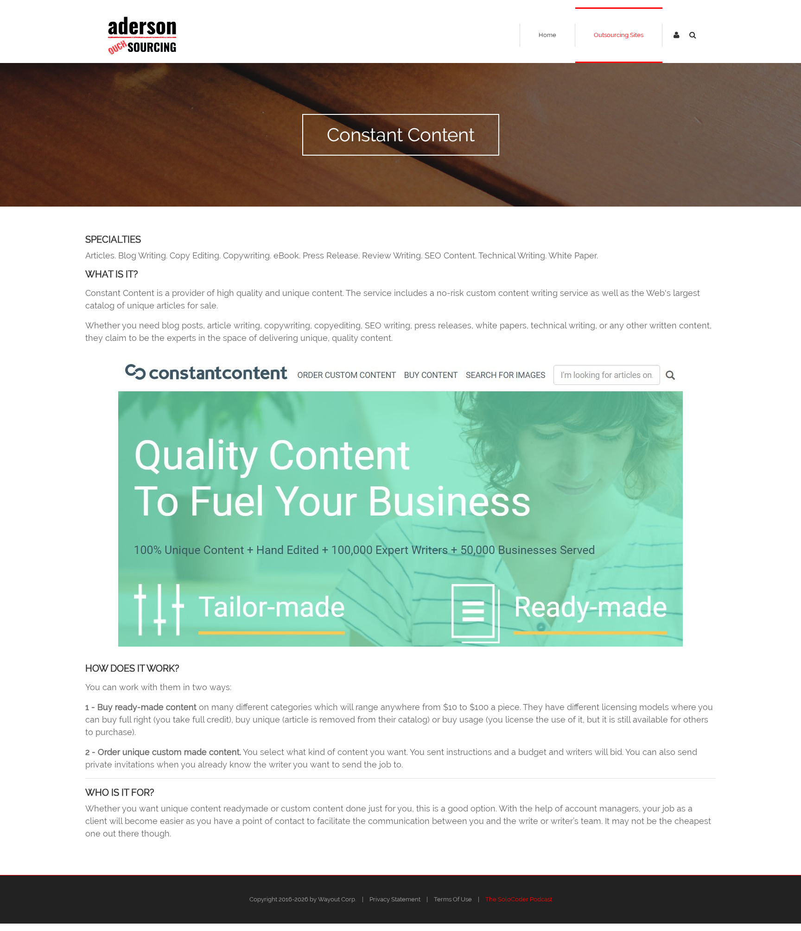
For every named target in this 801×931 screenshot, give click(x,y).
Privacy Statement (394, 899)
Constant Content (401, 134)
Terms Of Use (453, 899)
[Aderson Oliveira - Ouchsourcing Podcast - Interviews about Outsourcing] (142, 34)
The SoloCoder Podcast (518, 899)
